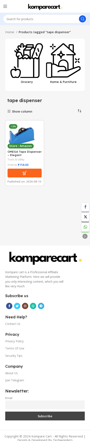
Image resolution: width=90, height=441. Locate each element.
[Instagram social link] (25, 306)
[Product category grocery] (26, 64)
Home (10, 32)
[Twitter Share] (85, 217)
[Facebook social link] (9, 306)
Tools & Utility (16, 159)
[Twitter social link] (17, 306)
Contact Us (12, 324)
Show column (22, 111)
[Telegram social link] (41, 306)
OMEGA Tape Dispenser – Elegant (25, 153)
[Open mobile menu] (5, 6)
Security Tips (13, 356)
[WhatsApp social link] (33, 306)
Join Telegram (14, 380)
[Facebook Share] (85, 207)
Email (8, 398)
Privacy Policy (14, 341)
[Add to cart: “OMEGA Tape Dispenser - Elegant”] (25, 173)
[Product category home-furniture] (63, 64)
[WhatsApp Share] (85, 227)
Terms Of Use (14, 348)
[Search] (82, 18)
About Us (11, 373)
